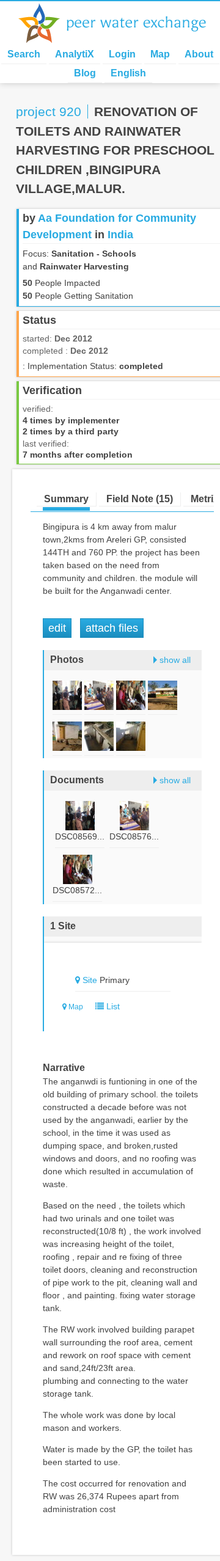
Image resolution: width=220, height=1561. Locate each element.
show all (175, 660)
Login (122, 54)
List (112, 1006)
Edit (57, 628)
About (199, 54)
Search (23, 54)
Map (160, 54)
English (128, 73)
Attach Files (112, 628)
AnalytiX (74, 54)
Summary (66, 499)
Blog (85, 73)
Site (89, 980)
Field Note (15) (139, 499)
